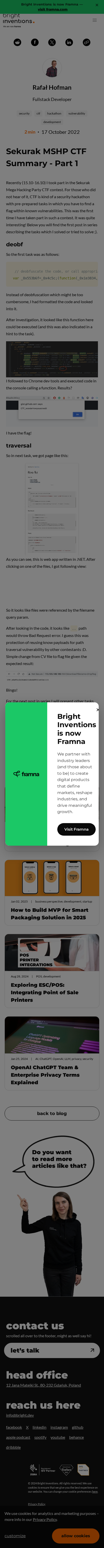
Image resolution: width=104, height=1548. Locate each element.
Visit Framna (76, 829)
